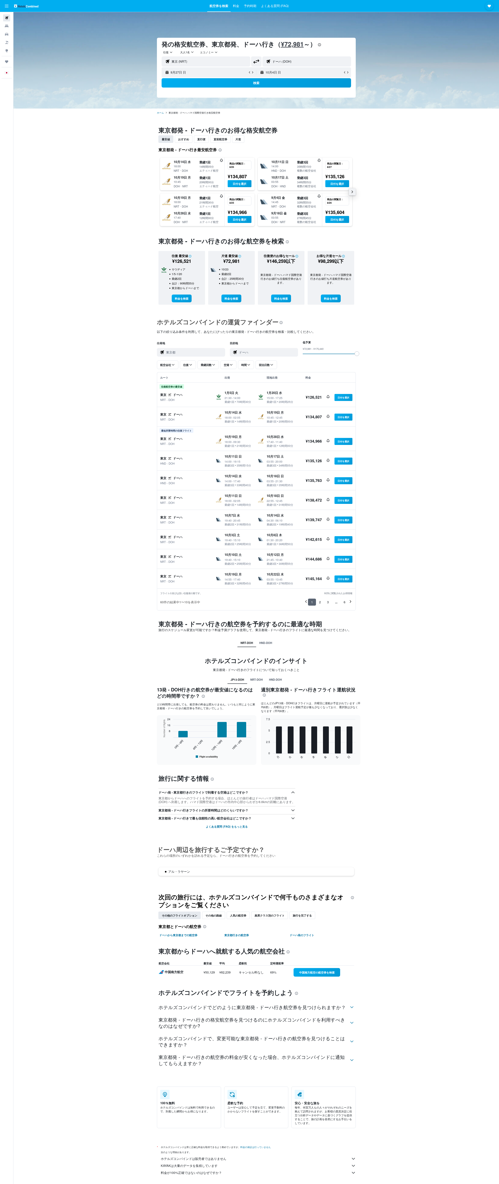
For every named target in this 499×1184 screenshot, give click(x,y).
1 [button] (312, 602)
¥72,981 (292, 43)
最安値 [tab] (166, 139)
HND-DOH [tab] (265, 643)
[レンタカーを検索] (7, 34)
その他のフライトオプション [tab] (179, 915)
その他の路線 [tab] (213, 915)
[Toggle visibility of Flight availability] (207, 756)
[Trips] (7, 62)
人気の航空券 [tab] (238, 915)
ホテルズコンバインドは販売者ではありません (193, 1158)
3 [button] (328, 602)
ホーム (160, 112)
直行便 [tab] (201, 139)
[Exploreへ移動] (7, 50)
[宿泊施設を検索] (7, 26)
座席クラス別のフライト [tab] (270, 915)
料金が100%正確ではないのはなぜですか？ (191, 1172)
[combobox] (168, 52)
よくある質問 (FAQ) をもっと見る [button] (227, 826)
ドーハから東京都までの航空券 (178, 935)
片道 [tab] (238, 139)
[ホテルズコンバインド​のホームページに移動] (26, 6)
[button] (6, 6)
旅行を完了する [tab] (302, 915)
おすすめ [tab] (183, 139)
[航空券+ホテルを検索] (7, 42)
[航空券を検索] (7, 18)
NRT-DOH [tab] (247, 643)
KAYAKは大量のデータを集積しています (189, 1165)
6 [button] (344, 602)
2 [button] (320, 602)
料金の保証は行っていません (255, 1147)
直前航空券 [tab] (220, 139)
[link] (182, 298)
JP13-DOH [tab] (237, 679)
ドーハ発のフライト (302, 935)
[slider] (357, 353)
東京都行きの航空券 (236, 935)
